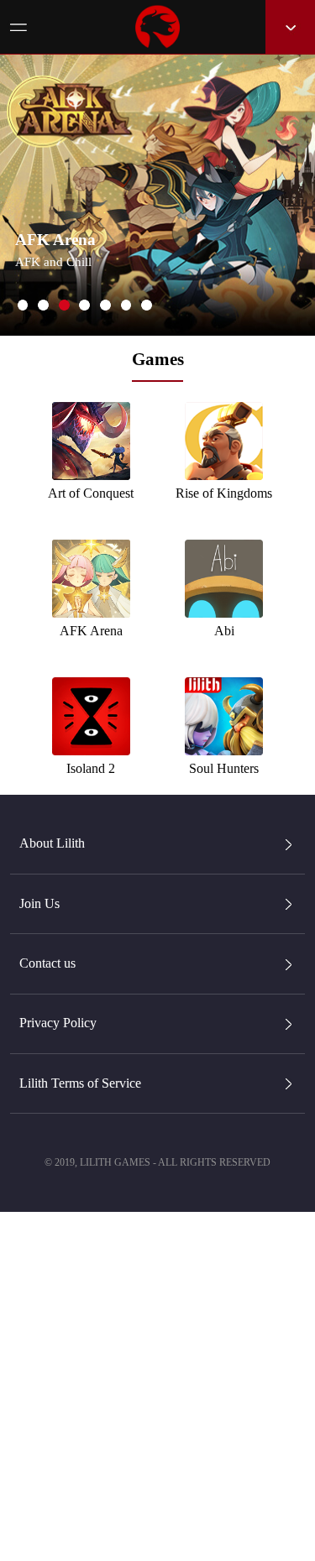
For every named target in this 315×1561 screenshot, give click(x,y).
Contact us (47, 963)
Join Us (39, 903)
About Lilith (52, 843)
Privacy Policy (58, 1023)
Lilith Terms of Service (80, 1083)
